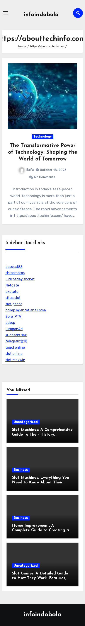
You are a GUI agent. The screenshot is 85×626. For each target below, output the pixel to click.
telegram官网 (16, 341)
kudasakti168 (16, 335)
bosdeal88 (13, 267)
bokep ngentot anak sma (25, 310)
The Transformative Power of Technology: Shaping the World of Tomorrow (42, 152)
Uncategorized (26, 422)
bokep (10, 323)
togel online (15, 347)
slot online (13, 354)
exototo (11, 292)
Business (21, 470)
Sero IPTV (13, 316)
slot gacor (13, 304)
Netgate (12, 285)
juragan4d (14, 329)
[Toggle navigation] (5, 13)
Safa (30, 170)
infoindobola (41, 15)
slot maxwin (15, 360)
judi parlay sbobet (20, 279)
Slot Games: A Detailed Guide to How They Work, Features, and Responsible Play (40, 578)
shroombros (15, 273)
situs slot (12, 298)
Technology (42, 136)
